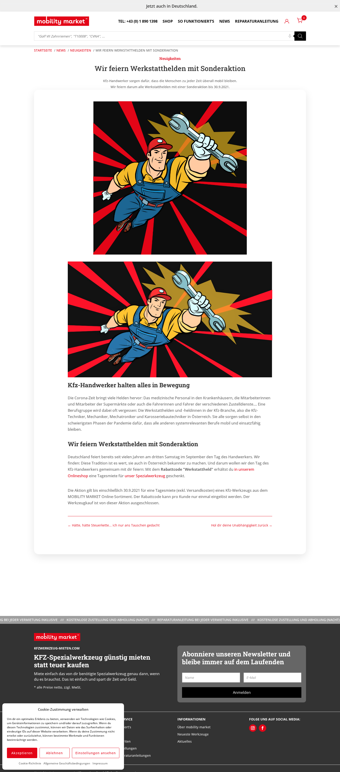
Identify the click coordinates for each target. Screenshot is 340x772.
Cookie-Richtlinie (30, 763)
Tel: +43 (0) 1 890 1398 (138, 21)
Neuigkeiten (170, 58)
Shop (168, 21)
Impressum (100, 763)
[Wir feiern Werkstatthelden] (170, 253)
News (224, 21)
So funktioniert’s (196, 21)
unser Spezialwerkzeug (145, 475)
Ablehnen (54, 753)
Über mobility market (193, 727)
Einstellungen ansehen (95, 753)
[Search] (300, 36)
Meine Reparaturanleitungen (128, 755)
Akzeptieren (22, 753)
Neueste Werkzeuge (193, 734)
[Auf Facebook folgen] (262, 728)
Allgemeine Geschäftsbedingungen (66, 763)
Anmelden (242, 692)
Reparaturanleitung (256, 21)
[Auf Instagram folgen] (253, 728)
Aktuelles (184, 741)
